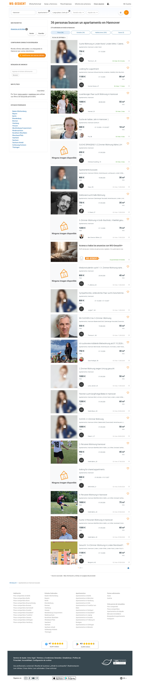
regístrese (32, 94)
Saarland (15, 138)
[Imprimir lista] (128, 568)
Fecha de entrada (58, 37)
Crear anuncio (99, 4)
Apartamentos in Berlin (83, 596)
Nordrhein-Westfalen (19, 133)
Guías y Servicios (50, 4)
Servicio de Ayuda (19, 658)
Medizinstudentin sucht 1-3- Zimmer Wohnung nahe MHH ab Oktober (107, 267)
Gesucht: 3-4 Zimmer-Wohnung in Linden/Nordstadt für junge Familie (107, 545)
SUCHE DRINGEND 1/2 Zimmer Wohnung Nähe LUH (100, 144)
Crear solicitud (51, 668)
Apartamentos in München (84, 598)
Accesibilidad (27, 660)
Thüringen (15, 147)
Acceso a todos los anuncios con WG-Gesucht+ (100, 245)
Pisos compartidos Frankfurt (22, 615)
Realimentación (73, 666)
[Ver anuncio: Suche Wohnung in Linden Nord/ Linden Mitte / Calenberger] (64, 51)
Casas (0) (121, 32)
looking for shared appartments (92, 469)
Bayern (14, 114)
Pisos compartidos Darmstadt (23, 608)
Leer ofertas (17, 668)
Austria (109, 598)
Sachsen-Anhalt (17, 143)
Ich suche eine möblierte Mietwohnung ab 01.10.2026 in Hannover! (106, 343)
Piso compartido (112, 606)
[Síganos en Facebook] (30, 678)
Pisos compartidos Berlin (21, 598)
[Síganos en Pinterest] (37, 678)
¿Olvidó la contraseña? (58, 666)
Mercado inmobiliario (114, 614)
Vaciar (31, 33)
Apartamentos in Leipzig (84, 615)
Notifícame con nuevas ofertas (33, 55)
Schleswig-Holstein (19, 145)
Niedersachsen (17, 131)
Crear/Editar (41, 91)
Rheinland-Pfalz (17, 135)
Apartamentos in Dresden (84, 617)
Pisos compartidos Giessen (22, 617)
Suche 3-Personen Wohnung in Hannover (96, 520)
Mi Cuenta (127, 4)
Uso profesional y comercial (23, 666)
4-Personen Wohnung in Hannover (93, 494)
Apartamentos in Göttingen (85, 625)
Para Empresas (66, 4)
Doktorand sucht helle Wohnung (92, 195)
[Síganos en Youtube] (33, 678)
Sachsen (15, 140)
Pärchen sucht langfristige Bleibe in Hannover (97, 393)
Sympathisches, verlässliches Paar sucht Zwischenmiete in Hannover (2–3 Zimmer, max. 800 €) (118, 293)
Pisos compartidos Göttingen (23, 620)
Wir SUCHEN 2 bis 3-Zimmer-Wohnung (95, 318)
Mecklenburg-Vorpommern (21, 128)
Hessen (15, 126)
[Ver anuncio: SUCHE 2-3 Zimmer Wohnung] (64, 426)
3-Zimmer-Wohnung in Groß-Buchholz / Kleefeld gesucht (102, 220)
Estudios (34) (81, 32)
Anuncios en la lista (18, 29)
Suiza (109, 596)
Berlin (14, 116)
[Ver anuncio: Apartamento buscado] (64, 177)
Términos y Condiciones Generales (49, 658)
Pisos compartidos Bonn (21, 600)
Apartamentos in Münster (84, 627)
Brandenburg (16, 118)
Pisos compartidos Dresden (22, 610)
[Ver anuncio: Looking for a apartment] (64, 76)
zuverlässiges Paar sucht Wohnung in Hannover (98, 94)
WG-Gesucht (13, 583)
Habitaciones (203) (101, 32)
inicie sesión (22, 94)
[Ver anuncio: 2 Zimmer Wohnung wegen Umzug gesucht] (64, 376)
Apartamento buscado (88, 169)
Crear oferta (27, 668)
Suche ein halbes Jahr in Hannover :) (94, 119)
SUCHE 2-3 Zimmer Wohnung (91, 419)
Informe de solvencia (83, 4)
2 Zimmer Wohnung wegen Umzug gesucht (96, 368)
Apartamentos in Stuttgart (84, 610)
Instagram (110, 619)
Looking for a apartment (89, 69)
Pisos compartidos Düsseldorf (23, 613)
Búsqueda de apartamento (116, 616)
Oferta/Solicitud (35, 4)
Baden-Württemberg (19, 111)
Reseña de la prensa (42, 666)
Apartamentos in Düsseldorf (85, 613)
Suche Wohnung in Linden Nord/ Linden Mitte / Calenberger (103, 43)
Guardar (41, 33)
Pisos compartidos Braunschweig (24, 603)
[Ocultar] (129, 60)
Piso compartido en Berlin (21, 596)
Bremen (15, 121)
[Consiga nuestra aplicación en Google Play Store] (70, 678)
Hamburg (15, 123)
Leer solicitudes (39, 668)
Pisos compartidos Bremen (22, 605)
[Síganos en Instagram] (26, 678)
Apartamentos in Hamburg (85, 600)
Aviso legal (31, 658)
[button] (43, 12)
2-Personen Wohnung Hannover (92, 444)
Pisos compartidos (113, 609)
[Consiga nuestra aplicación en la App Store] (58, 678)
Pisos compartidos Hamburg (22, 622)
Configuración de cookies (42, 660)
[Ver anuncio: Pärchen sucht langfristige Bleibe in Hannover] (64, 401)
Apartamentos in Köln (83, 603)
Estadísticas (67, 658)
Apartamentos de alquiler (115, 611)
